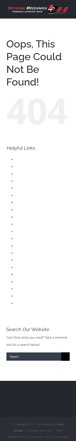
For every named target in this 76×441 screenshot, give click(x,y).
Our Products (25, 217)
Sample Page (24, 267)
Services (21, 274)
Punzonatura (24, 253)
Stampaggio (23, 281)
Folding (20, 188)
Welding (21, 303)
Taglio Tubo (23, 288)
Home (19, 195)
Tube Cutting (24, 296)
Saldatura (22, 260)
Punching (22, 245)
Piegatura (22, 231)
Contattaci (22, 181)
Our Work (22, 224)
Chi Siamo (22, 166)
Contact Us (23, 173)
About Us (21, 159)
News (19, 209)
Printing (21, 238)
